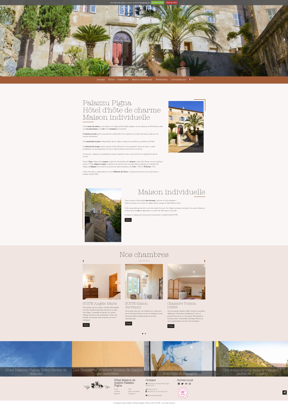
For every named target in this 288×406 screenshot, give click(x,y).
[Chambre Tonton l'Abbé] (186, 291)
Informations (178, 80)
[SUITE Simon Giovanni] (144, 291)
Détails (128, 220)
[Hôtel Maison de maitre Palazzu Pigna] (144, 10)
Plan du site (150, 403)
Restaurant (162, 80)
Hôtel (111, 80)
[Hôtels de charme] (182, 392)
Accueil (101, 80)
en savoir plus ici (144, 2)
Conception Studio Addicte (122, 403)
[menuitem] (100, 80)
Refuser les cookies (171, 2)
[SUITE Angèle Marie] (102, 291)
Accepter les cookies (157, 2)
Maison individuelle (142, 80)
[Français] (190, 80)
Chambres (122, 80)
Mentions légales (139, 403)
